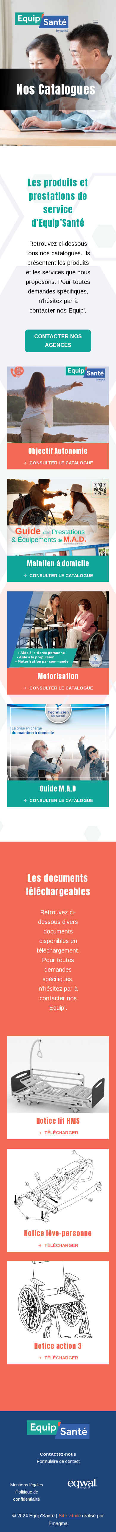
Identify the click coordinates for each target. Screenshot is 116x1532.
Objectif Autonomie (58, 451)
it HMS (70, 1121)
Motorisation (58, 676)
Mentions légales (26, 1484)
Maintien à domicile (58, 563)
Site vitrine (70, 1515)
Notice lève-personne (58, 1233)
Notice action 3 (58, 1346)
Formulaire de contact (58, 1461)
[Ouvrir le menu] (95, 22)
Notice (47, 1121)
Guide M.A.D (58, 788)
